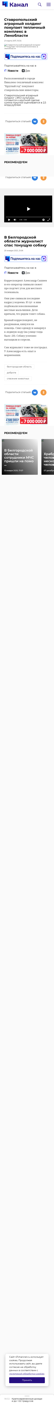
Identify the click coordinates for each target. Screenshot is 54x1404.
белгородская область (19, 366)
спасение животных (18, 378)
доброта (11, 372)
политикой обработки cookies (26, 1373)
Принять (27, 1380)
